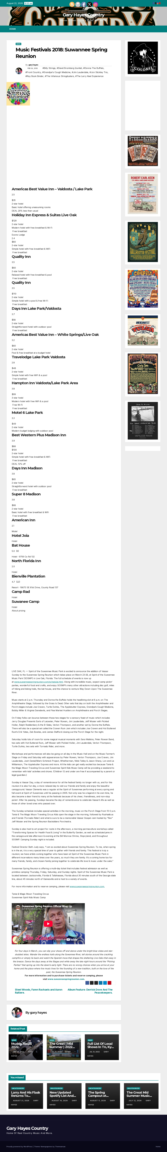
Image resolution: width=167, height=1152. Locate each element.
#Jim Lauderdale (80, 72)
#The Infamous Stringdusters (59, 76)
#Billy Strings (49, 68)
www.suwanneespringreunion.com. (87, 886)
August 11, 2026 (98, 1101)
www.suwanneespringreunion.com (66, 979)
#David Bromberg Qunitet (69, 68)
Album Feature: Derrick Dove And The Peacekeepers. (90, 991)
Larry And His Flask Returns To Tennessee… (25, 1096)
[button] (153, 29)
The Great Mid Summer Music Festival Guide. (138, 1096)
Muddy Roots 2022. (21, 1045)
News (18, 44)
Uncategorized (18, 1088)
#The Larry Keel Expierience (89, 76)
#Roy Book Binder (34, 76)
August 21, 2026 (21, 1101)
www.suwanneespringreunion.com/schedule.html (38, 682)
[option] (64, 200)
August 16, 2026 (60, 1101)
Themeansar (60, 1146)
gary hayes (33, 65)
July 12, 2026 (135, 1101)
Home (12, 29)
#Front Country (33, 72)
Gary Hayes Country (83, 15)
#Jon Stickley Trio (99, 72)
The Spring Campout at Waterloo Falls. (99, 1096)
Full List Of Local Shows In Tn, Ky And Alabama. (99, 1047)
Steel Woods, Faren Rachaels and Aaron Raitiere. (38, 991)
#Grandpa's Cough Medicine (56, 72)
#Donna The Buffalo (93, 68)
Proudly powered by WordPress (20, 1146)
